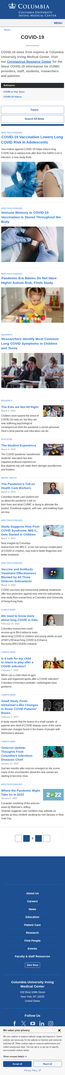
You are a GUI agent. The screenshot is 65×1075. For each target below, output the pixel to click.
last (46, 838)
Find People (32, 940)
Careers (32, 901)
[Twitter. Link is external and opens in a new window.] (23, 1023)
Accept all (17, 1064)
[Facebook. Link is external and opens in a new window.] (14, 1023)
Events (32, 948)
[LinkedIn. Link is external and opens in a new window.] (41, 1023)
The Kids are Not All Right (19, 407)
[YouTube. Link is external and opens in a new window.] (32, 1023)
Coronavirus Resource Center (29, 61)
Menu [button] (58, 23)
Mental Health (9, 478)
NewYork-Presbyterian (32, 875)
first (18, 838)
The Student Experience (18, 445)
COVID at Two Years (14, 91)
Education (6, 439)
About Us (32, 893)
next (38, 838)
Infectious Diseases (11, 133)
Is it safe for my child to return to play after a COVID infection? (17, 662)
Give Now (32, 965)
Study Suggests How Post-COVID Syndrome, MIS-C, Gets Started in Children (20, 530)
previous (26, 838)
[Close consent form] (59, 1030)
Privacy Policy (31, 1070)
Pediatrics (6, 335)
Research (32, 932)
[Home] (32, 10)
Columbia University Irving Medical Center (32, 865)
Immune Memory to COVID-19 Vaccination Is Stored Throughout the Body (31, 217)
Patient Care (32, 925)
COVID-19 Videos (12, 96)
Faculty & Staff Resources (32, 956)
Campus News (8, 610)
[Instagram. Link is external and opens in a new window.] (50, 1023)
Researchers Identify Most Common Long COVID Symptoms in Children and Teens (30, 343)
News (7, 29)
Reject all (47, 1064)
